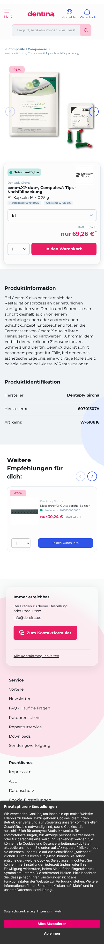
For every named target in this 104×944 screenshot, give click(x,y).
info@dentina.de (27, 617)
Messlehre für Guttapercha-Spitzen (65, 505)
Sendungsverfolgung (29, 745)
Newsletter (19, 698)
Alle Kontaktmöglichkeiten (36, 656)
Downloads (20, 736)
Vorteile (16, 689)
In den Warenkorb (63, 249)
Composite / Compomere (27, 49)
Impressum (20, 771)
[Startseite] (41, 22)
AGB (13, 781)
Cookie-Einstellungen (30, 800)
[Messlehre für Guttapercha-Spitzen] (24, 515)
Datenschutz (21, 790)
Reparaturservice (25, 727)
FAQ (13, 708)
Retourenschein (24, 717)
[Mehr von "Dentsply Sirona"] (84, 175)
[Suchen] (85, 30)
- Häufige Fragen (33, 708)
